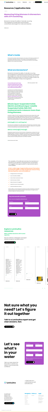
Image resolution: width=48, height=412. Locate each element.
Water (6, 11)
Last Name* (27, 201)
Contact (26, 400)
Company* (28, 353)
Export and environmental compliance (40, 398)
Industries (13, 2)
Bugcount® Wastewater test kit (13, 96)
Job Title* (37, 353)
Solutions (19, 2)
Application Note (22, 8)
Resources (25, 2)
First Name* (11, 201)
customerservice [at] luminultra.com (30, 382)
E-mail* (10, 206)
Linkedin (33, 395)
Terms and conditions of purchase (40, 401)
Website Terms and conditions (41, 396)
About (30, 2)
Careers (26, 401)
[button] (42, 288)
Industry (26, 206)
